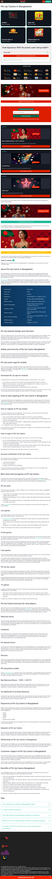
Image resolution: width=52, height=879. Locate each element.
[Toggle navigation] (2, 1)
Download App (48, 1)
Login (44, 1)
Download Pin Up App (26, 877)
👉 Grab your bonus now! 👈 (10, 447)
